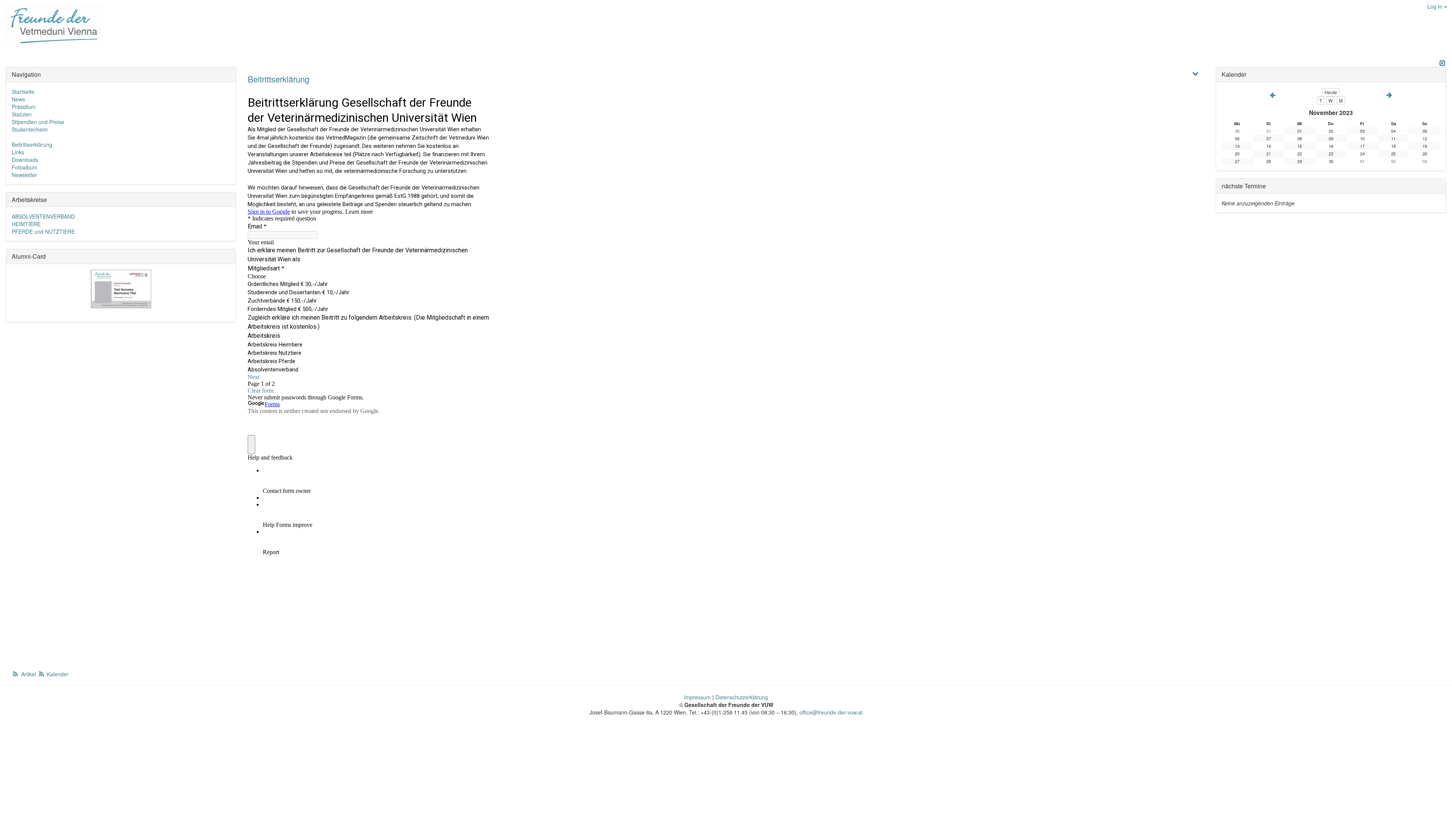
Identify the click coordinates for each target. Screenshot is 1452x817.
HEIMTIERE (26, 224)
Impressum (697, 697)
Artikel (28, 674)
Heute (1331, 92)
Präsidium (24, 106)
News (18, 99)
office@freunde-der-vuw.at (831, 712)
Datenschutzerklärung (741, 697)
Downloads (25, 159)
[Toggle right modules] (1442, 63)
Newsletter (24, 175)
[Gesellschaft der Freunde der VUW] (51, 25)
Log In (1435, 6)
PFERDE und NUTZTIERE (43, 231)
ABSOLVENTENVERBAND (43, 216)
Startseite (23, 91)
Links (18, 152)
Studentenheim (30, 129)
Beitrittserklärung (278, 79)
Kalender (56, 674)
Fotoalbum (24, 167)
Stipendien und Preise (38, 122)
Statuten (22, 114)
